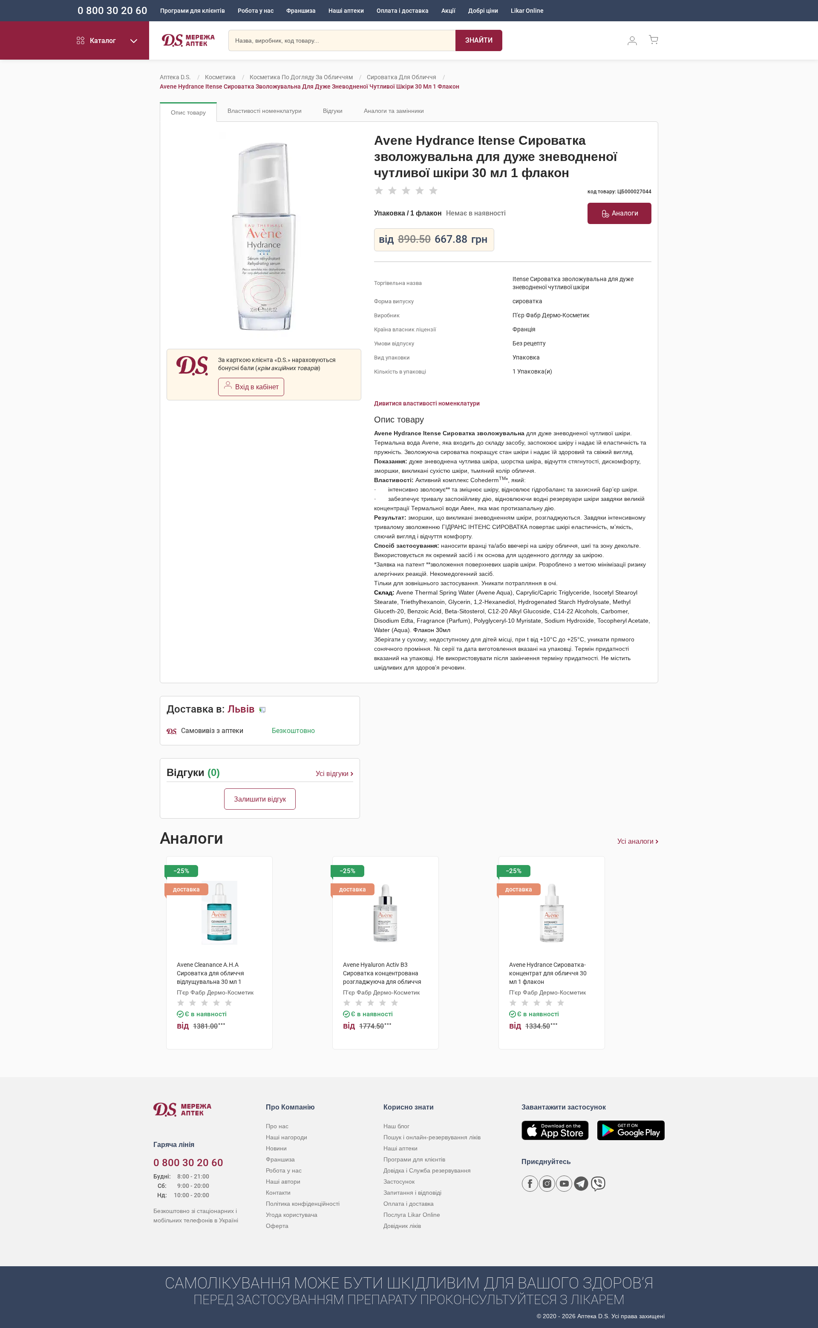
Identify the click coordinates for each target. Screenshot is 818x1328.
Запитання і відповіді (412, 1192)
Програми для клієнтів (192, 10)
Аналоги (625, 213)
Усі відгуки (332, 773)
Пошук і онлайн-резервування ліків (432, 1137)
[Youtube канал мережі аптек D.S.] (564, 1183)
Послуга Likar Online (411, 1214)
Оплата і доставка (403, 10)
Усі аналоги (635, 841)
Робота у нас (256, 10)
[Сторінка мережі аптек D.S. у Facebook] (530, 1183)
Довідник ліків (402, 1225)
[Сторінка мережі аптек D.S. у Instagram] (547, 1183)
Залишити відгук (260, 799)
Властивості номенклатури (265, 110)
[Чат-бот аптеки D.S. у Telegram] (581, 1183)
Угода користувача (291, 1214)
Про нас (277, 1126)
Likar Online (527, 10)
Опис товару (188, 112)
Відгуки (333, 110)
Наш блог (396, 1126)
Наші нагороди (286, 1137)
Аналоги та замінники (394, 110)
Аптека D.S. (175, 77)
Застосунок (399, 1181)
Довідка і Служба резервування (427, 1170)
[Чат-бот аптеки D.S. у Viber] (598, 1183)
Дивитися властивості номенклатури (427, 403)
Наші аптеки (346, 10)
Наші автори (283, 1181)
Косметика (220, 77)
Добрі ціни (483, 10)
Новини (276, 1148)
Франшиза (301, 10)
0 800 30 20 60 (112, 11)
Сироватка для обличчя (401, 77)
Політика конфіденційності (303, 1203)
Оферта (277, 1225)
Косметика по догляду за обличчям (301, 77)
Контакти (278, 1192)
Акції (448, 10)
